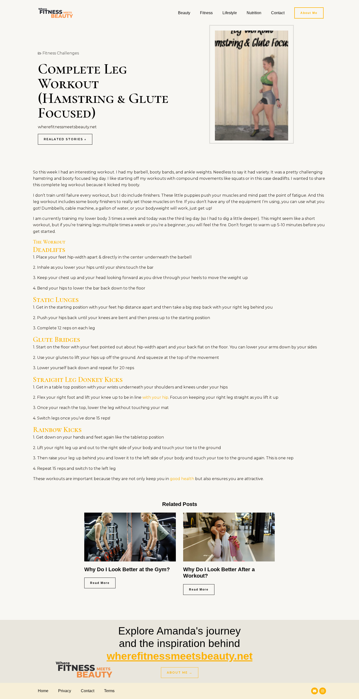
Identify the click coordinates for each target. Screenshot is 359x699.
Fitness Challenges (60, 53)
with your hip (155, 397)
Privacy (64, 691)
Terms (109, 691)
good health (182, 478)
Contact (278, 13)
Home (43, 691)
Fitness (206, 13)
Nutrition (254, 13)
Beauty (184, 13)
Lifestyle (229, 13)
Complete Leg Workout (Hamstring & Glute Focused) (103, 91)
